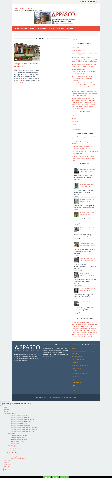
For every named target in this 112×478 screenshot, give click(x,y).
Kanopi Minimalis (84, 330)
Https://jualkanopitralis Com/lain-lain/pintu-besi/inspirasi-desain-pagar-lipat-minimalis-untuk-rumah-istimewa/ (85, 93)
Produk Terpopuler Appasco (80, 374)
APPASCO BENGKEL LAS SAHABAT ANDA (83, 351)
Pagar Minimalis (84, 322)
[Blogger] (96, 2)
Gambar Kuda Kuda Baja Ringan (81, 334)
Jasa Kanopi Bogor (77, 357)
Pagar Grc (93, 330)
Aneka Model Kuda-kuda (79, 332)
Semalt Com (75, 322)
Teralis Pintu (79, 328)
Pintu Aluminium (92, 332)
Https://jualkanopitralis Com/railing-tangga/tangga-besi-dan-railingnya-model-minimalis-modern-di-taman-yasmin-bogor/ (84, 60)
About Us (74, 348)
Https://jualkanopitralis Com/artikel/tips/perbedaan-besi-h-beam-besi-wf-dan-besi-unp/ (84, 71)
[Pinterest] (83, 2)
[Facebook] (77, 2)
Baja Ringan (75, 121)
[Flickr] (94, 2)
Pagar (73, 127)
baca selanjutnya (19, 82)
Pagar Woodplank (77, 368)
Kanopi (74, 115)
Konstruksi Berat (76, 129)
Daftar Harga (75, 354)
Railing (74, 124)
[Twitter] (80, 2)
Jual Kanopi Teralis (41, 397)
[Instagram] (85, 2)
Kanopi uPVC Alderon (78, 359)
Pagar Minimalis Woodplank (80, 365)
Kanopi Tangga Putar (78, 50)
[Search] (96, 28)
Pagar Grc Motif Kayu (78, 326)
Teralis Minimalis (82, 324)
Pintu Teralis (75, 371)
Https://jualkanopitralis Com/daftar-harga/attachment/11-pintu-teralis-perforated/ (82, 78)
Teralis (74, 118)
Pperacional (75, 47)
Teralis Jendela (92, 324)
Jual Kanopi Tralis (23, 8)
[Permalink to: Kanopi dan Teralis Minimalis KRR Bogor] (27, 51)
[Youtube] (91, 2)
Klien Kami (75, 362)
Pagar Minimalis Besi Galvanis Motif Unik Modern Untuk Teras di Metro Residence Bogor (84, 158)
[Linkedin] (88, 2)
